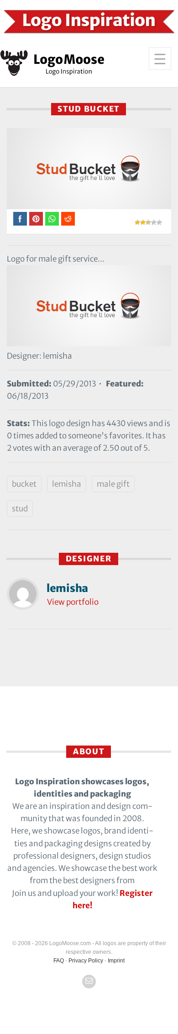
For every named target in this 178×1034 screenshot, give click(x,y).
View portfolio (73, 602)
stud (20, 509)
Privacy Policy (85, 960)
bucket (24, 484)
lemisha (66, 484)
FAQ (58, 960)
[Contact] (89, 981)
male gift (113, 484)
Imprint (116, 960)
